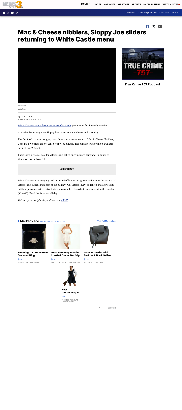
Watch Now (170, 4)
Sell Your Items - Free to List (52, 221)
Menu (85, 4)
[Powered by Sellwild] (112, 308)
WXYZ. (64, 200)
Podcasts (131, 12)
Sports (136, 4)
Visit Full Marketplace (106, 221)
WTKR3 (5, 13)
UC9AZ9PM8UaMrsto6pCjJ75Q (13, 13)
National (110, 4)
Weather (123, 4)
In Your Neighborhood (147, 12)
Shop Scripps (152, 4)
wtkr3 (9, 13)
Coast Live (164, 12)
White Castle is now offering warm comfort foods (44, 125)
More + (175, 12)
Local (98, 4)
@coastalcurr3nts (17, 13)
